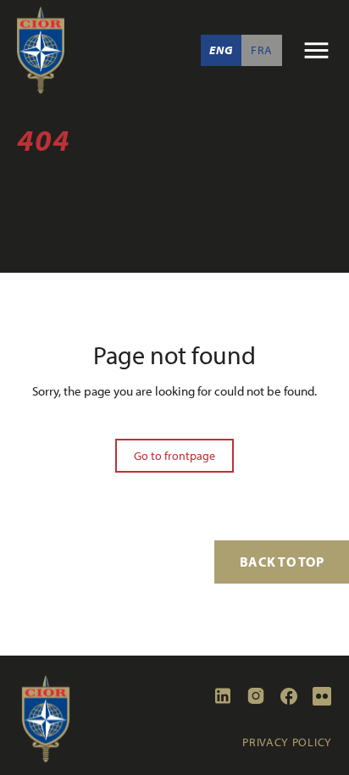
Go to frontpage (174, 455)
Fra (262, 50)
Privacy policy (287, 742)
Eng (220, 50)
